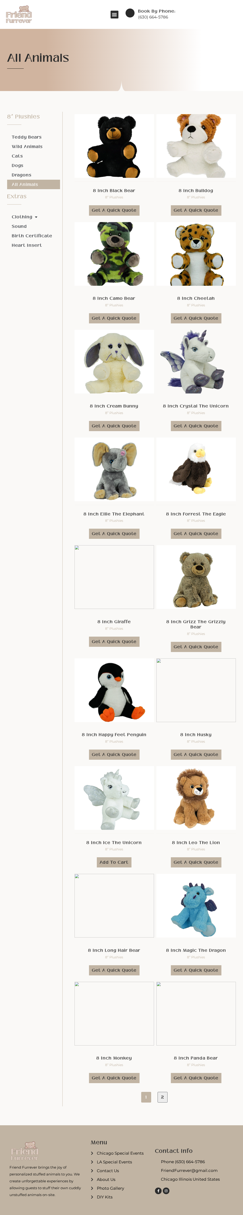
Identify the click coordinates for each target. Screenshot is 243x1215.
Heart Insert (27, 245)
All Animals (25, 184)
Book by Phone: (157, 11)
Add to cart (114, 862)
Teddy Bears (27, 137)
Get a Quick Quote (114, 210)
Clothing (22, 217)
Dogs (17, 165)
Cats (17, 156)
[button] (114, 14)
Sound (19, 226)
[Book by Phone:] (130, 13)
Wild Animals (27, 146)
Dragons (22, 175)
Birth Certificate (32, 236)
